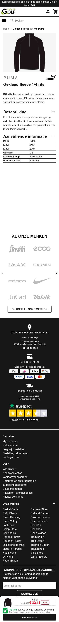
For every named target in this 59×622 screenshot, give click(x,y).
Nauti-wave (9, 552)
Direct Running (11, 517)
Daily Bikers (10, 513)
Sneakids (36, 529)
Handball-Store (11, 537)
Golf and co (9, 533)
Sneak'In (36, 525)
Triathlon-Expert (40, 545)
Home (6, 28)
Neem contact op (30, 337)
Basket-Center (11, 509)
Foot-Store (9, 525)
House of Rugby (12, 541)
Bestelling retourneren (15, 453)
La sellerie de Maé (13, 545)
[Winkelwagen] (55, 11)
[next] (56, 272)
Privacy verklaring (13, 496)
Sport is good (38, 533)
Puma (11, 77)
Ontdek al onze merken (30, 309)
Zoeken (19, 20)
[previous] (2, 272)
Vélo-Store (37, 552)
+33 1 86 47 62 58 (29, 347)
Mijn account (10, 441)
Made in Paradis (12, 549)
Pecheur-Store (39, 509)
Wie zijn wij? (10, 469)
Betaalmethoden (12, 489)
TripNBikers (38, 549)
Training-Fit (37, 537)
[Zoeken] (12, 20)
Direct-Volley (10, 521)
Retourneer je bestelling (29, 398)
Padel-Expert (10, 560)
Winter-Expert (39, 556)
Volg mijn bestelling (14, 449)
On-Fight (8, 556)
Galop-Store (10, 529)
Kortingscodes (11, 457)
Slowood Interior (40, 517)
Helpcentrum (10, 445)
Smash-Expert (39, 521)
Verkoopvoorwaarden (15, 477)
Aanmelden (29, 594)
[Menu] (4, 20)
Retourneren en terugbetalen (19, 481)
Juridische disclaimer (15, 485)
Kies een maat (29, 617)
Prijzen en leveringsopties (18, 492)
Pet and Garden (40, 513)
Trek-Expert (37, 541)
